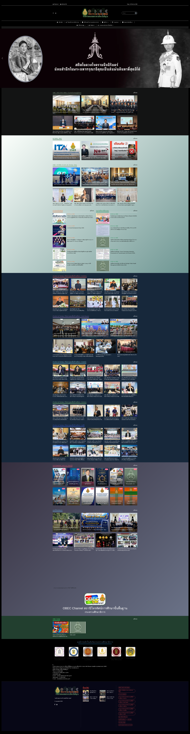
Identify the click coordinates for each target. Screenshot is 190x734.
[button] (2, 58)
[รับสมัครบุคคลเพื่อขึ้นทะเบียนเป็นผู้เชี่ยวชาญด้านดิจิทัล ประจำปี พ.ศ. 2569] (59, 254)
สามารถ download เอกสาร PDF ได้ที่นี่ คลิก (65, 588)
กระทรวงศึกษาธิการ (95, 612)
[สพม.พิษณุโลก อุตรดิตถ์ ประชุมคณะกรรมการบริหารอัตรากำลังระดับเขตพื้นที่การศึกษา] (60, 370)
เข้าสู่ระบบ (56, 4)
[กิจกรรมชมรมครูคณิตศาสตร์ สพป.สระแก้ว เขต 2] (127, 346)
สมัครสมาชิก (64, 4)
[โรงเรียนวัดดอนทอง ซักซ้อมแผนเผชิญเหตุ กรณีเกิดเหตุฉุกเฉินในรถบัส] (127, 540)
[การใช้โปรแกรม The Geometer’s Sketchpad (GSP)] (106, 346)
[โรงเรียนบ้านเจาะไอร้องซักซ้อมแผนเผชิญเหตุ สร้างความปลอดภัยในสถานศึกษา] (66, 522)
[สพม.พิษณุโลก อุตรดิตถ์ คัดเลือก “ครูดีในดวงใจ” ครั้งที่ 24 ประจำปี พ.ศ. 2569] (78, 370)
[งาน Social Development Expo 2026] (59, 230)
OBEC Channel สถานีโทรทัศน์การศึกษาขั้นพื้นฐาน (95, 608)
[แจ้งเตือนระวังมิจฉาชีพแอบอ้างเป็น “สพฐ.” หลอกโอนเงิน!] (123, 150)
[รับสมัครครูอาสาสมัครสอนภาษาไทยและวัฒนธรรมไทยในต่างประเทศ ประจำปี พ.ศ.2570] (102, 218)
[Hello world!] (78, 627)
